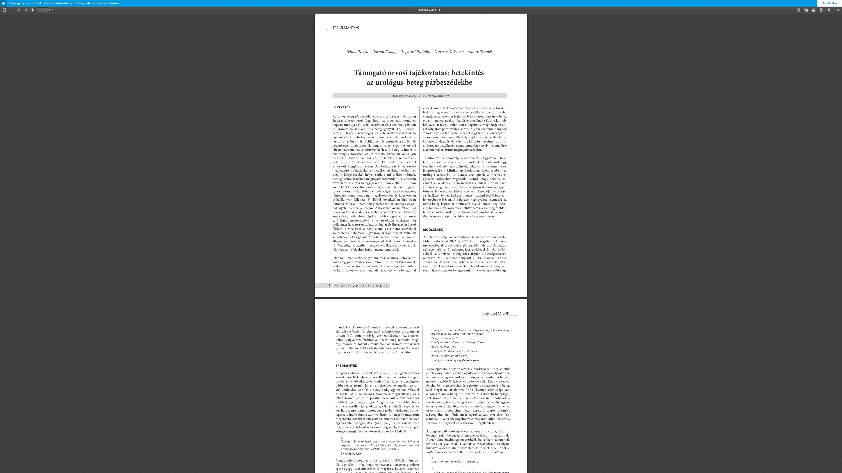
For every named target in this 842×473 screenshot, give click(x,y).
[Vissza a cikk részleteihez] (3, 3)
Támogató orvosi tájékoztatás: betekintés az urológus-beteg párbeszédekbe (64, 3)
